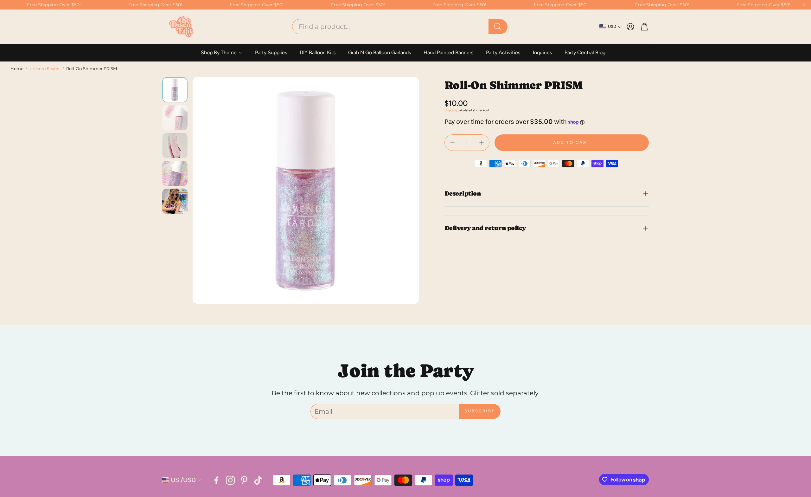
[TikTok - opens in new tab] (258, 480)
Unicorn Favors (44, 68)
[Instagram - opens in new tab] (230, 480)
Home (16, 68)
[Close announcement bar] (804, 5)
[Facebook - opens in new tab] (216, 480)
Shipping (450, 110)
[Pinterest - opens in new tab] (244, 480)
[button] (399, 26)
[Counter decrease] (452, 142)
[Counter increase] (481, 142)
